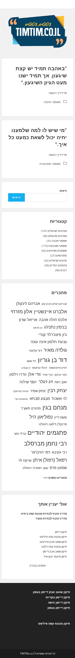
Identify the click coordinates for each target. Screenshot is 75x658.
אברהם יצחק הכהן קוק (54, 304)
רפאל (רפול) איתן (50, 459)
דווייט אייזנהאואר (58, 368)
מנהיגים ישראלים (57, 231)
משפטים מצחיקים (57, 250)
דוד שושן (31, 361)
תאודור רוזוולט (32, 468)
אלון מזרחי (21, 311)
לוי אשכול (59, 398)
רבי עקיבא (59, 452)
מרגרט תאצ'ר (31, 408)
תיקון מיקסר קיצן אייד (55, 556)
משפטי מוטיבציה (50, 164)
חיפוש (63, 191)
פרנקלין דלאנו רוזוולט (53, 424)
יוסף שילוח (28, 381)
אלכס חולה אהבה (53, 319)
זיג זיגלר (46, 381)
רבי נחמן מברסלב (45, 443)
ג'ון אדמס (37, 327)
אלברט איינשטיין (50, 311)
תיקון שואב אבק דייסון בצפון (51, 592)
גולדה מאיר (55, 349)
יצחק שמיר (38, 390)
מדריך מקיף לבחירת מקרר (51, 518)
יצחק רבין (57, 390)
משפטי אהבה (52, 102)
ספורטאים (61, 255)
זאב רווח (61, 381)
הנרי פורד (47, 375)
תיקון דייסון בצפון (59, 608)
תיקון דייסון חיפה (59, 602)
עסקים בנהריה (37, 565)
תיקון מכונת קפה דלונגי (54, 546)
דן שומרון (25, 367)
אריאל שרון (28, 319)
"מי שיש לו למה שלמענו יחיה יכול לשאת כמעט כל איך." (38, 137)
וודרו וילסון (17, 374)
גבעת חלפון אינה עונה (49, 341)
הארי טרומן (61, 375)
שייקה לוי (25, 460)
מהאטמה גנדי (21, 399)
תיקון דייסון (61, 532)
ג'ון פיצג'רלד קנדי (53, 334)
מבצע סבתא (40, 398)
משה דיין (60, 417)
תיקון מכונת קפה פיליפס (53, 537)
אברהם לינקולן (28, 303)
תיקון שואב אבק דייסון (55, 551)
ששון (45, 468)
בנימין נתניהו (55, 327)
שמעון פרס (58, 467)
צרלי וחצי (20, 433)
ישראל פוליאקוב (21, 391)
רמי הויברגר (40, 452)
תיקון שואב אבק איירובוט (53, 542)
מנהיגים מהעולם (57, 236)
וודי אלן (34, 374)
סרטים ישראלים (58, 260)
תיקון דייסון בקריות (58, 597)
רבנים (63, 270)
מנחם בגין (54, 407)
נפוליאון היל (41, 416)
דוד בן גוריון (52, 359)
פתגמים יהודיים (58, 265)
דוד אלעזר (35, 350)
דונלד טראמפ (39, 368)
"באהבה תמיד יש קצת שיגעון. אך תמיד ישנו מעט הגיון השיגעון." (41, 75)
